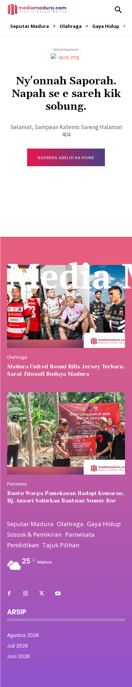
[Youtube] (57, 593)
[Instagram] (25, 593)
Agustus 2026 (23, 635)
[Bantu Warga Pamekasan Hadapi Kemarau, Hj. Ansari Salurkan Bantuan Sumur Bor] (66, 433)
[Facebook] (9, 593)
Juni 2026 (18, 656)
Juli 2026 (17, 646)
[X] (41, 593)
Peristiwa (17, 484)
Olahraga (17, 357)
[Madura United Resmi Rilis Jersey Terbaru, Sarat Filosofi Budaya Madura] (66, 306)
